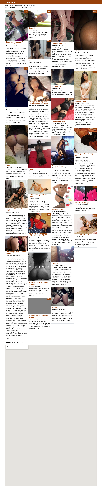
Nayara (31, 169)
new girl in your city (82, 101)
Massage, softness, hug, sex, (84, 155)
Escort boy (33, 28)
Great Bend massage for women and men (15, 43)
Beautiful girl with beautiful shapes (16, 253)
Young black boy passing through (38, 316)
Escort (54, 307)
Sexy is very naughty (82, 203)
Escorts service (9, 5)
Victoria (32, 60)
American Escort (58, 166)
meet (8, 165)
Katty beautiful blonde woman (14, 210)
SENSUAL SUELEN (82, 235)
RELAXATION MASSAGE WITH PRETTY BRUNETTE (38, 235)
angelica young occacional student (39, 283)
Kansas (26, 5)
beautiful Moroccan (59, 43)
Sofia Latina (56, 86)
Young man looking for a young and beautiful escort (39, 103)
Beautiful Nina (80, 51)
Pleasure (55, 263)
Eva (7, 108)
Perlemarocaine (57, 209)
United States (18, 5)
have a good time (58, 121)
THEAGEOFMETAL (10, 2)
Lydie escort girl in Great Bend (38, 196)
